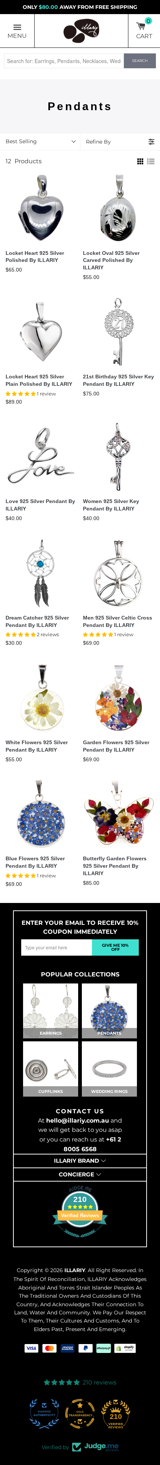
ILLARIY (74, 1270)
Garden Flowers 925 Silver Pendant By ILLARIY (116, 746)
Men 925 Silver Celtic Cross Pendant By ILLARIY (117, 621)
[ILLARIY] (81, 31)
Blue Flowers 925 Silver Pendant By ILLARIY (35, 862)
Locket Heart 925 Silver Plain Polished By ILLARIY (39, 380)
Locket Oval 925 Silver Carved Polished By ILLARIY (111, 260)
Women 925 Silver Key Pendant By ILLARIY (111, 505)
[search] (64, 60)
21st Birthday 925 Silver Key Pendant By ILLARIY (118, 380)
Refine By (98, 141)
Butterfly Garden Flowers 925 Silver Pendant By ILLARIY (115, 865)
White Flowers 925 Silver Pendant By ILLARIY (37, 746)
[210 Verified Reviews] (80, 1241)
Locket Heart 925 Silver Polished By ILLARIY (35, 256)
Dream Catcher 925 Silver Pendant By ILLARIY (37, 621)
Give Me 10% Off (115, 947)
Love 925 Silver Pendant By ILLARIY (40, 505)
